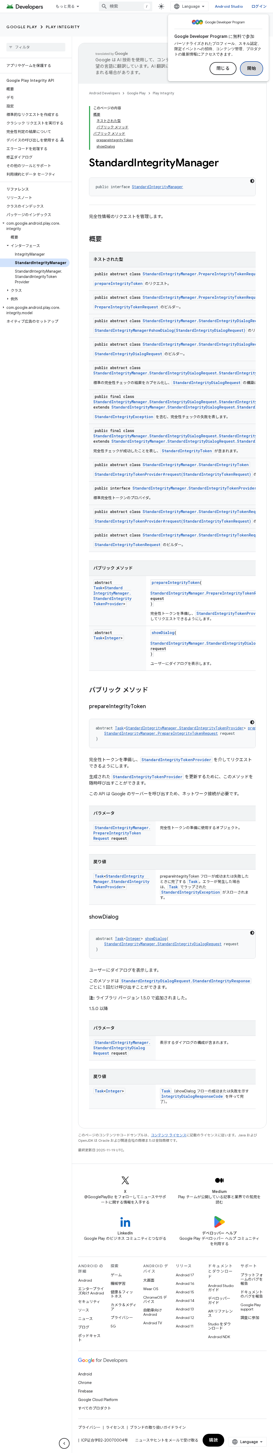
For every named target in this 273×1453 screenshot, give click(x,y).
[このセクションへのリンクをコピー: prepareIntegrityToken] (151, 707)
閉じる (223, 68)
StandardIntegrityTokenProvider (230, 613)
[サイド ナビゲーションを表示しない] (64, 1443)
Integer (113, 637)
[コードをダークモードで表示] (252, 181)
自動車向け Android (152, 1312)
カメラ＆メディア (123, 1306)
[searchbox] (35, 47)
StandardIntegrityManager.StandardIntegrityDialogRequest (204, 320)
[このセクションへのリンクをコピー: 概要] (107, 239)
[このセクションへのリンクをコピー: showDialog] (123, 917)
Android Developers (104, 93)
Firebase (85, 1391)
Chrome (85, 1382)
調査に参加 (249, 1317)
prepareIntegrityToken (119, 283)
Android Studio (229, 6)
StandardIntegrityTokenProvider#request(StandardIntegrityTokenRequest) (173, 474)
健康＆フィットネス (122, 1294)
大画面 (148, 1280)
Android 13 (185, 1309)
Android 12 (185, 1317)
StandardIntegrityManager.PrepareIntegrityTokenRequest (202, 273)
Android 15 (185, 1292)
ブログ (83, 1327)
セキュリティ (89, 1301)
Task (97, 587)
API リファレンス (220, 1313)
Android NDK (219, 1336)
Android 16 (185, 1283)
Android (85, 1280)
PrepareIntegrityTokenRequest (126, 306)
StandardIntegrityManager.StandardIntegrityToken (196, 464)
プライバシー (122, 1317)
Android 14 (185, 1300)
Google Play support (250, 1306)
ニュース (85, 1318)
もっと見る (65, 6)
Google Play (21, 27)
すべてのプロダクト (94, 1408)
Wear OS (150, 1288)
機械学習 (118, 1283)
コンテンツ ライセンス (168, 1135)
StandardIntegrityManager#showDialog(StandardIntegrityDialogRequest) (170, 330)
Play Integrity (63, 27)
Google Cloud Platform (98, 1399)
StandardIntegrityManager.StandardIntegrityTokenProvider (194, 488)
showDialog (163, 632)
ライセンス (115, 1427)
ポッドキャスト (89, 1337)
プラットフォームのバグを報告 (251, 1279)
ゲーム (116, 1275)
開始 (251, 68)
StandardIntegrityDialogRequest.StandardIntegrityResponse (185, 980)
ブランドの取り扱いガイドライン (158, 1427)
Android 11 (185, 1326)
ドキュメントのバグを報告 (251, 1294)
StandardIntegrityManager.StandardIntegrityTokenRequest (203, 511)
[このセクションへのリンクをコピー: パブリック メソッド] (153, 690)
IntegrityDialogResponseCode (192, 1096)
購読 (213, 1440)
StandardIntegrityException (124, 416)
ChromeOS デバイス (155, 1299)
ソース (83, 1310)
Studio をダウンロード (219, 1326)
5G (113, 1326)
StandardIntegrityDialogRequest (128, 353)
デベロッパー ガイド (219, 1300)
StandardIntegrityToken (187, 450)
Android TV (152, 1323)
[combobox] (125, 6)
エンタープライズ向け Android (91, 1290)
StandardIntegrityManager (157, 186)
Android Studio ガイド (221, 1287)
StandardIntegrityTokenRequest (127, 544)
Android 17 (185, 1275)
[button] (35, 226)
